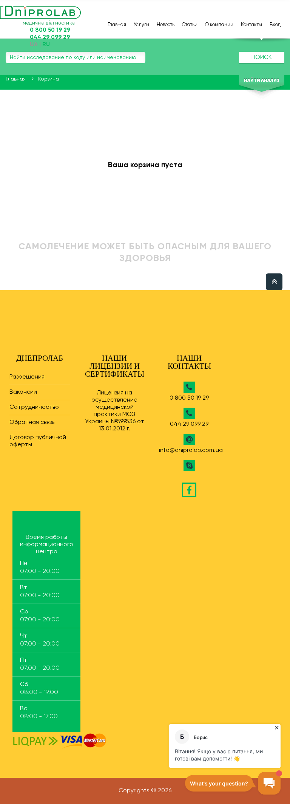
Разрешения (27, 377)
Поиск (261, 57)
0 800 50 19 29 (189, 398)
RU (46, 45)
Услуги (141, 24)
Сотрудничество (34, 407)
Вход (275, 24)
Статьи (189, 24)
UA (34, 45)
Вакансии (23, 392)
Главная (117, 24)
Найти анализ (261, 80)
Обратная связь (31, 422)
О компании (219, 24)
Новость (165, 24)
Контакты (251, 24)
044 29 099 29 (189, 424)
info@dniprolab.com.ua (191, 450)
